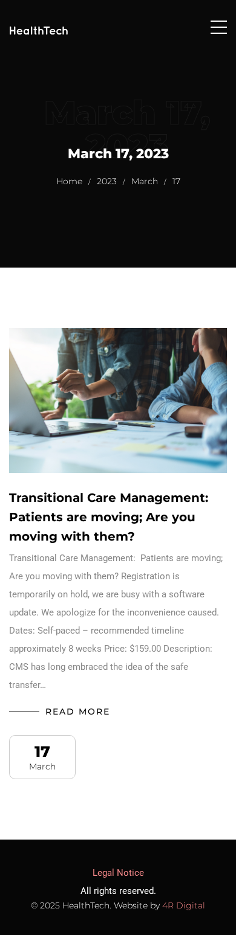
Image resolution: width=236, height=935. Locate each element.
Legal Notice (118, 872)
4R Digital (183, 905)
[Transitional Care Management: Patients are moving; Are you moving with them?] (118, 400)
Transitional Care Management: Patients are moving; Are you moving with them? (110, 517)
